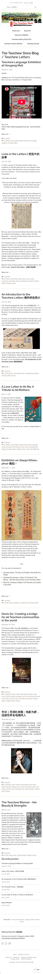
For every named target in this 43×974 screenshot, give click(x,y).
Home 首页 (6, 919)
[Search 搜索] (35, 7)
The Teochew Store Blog (20, 53)
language (34, 140)
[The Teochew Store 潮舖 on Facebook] (3, 943)
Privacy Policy (15, 959)
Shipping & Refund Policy (28, 957)
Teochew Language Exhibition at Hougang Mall (21, 64)
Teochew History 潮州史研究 (21, 39)
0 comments (6, 138)
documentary (14, 279)
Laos (23, 696)
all (3, 140)
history (24, 279)
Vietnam (17, 701)
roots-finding (11, 281)
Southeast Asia (24, 281)
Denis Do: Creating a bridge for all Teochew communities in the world (20, 617)
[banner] (21, 19)
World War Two (35, 449)
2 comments (6, 600)
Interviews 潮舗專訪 (21, 35)
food (29, 140)
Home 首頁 (16, 31)
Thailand (8, 283)
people (11, 373)
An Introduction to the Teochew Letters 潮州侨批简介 (21, 296)
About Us (8, 957)
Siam (17, 281)
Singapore (5, 143)
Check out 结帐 (28, 2)
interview (12, 696)
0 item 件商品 (16, 2)
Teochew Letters (12, 143)
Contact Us (16, 957)
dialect (17, 140)
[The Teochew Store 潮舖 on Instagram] (6, 943)
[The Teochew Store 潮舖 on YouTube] (9, 943)
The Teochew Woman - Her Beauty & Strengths (19, 804)
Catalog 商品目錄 (33, 44)
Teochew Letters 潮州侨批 (13, 44)
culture (12, 140)
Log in (15, 954)
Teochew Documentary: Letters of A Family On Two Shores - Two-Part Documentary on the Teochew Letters (21, 578)
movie (28, 279)
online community (6, 447)
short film (22, 447)
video (23, 449)
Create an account (23, 954)
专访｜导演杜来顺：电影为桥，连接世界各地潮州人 (20, 713)
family (25, 140)
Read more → (6, 134)
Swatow (31, 281)
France (3, 696)
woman (14, 283)
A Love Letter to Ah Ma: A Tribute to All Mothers (18, 388)
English (21, 140)
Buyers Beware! (7, 902)
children (7, 140)
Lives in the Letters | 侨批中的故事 (13, 871)
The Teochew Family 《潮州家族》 (13, 887)
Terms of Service (26, 959)
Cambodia (8, 694)
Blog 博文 (27, 31)
